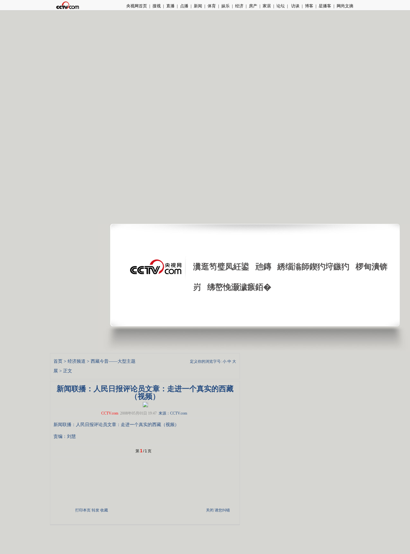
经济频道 (77, 361)
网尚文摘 (345, 6)
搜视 (156, 6)
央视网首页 (136, 6)
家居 (267, 6)
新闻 (198, 6)
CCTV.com (109, 413)
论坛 (280, 6)
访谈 (294, 6)
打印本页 (83, 510)
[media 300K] (145, 404)
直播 (170, 6)
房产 (253, 6)
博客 (309, 6)
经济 (239, 6)
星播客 (325, 6)
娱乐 (225, 6)
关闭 (210, 510)
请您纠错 (222, 510)
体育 (212, 6)
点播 (184, 6)
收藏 (104, 510)
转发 (95, 510)
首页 (57, 361)
